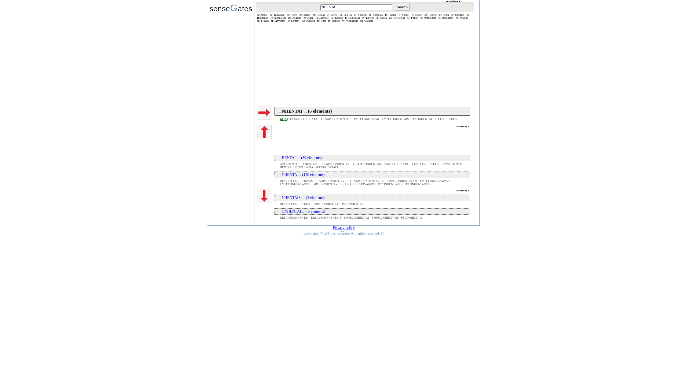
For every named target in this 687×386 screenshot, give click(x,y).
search (402, 7)
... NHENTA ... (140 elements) (301, 175)
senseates (231, 7)
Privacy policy (344, 228)
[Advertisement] (365, 62)
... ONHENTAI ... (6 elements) (301, 211)
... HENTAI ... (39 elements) (299, 158)
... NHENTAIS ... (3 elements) (301, 198)
